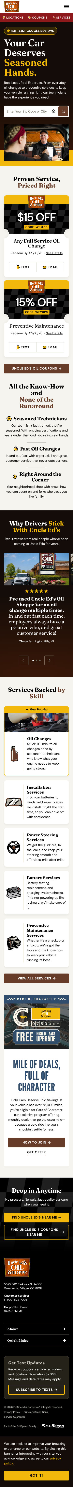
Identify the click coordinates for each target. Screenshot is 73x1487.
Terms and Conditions (35, 1412)
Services (63, 17)
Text (25, 267)
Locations (15, 17)
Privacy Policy (12, 1412)
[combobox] (36, 111)
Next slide (49, 660)
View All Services (34, 978)
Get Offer (36, 1152)
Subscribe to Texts (34, 1390)
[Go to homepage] (11, 6)
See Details (54, 253)
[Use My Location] (53, 111)
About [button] (12, 1329)
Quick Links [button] (17, 1340)
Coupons (39, 17)
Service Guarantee (15, 1417)
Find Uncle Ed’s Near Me (34, 1217)
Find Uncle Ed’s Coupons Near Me (34, 1232)
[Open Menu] (66, 6)
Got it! (36, 1475)
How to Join (34, 1142)
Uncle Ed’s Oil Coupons (34, 368)
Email (52, 267)
